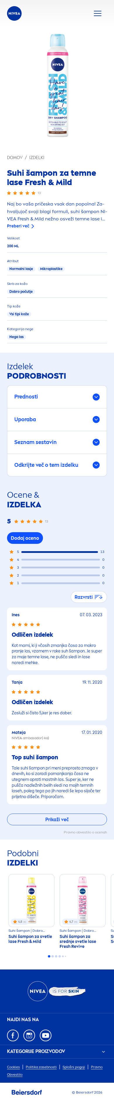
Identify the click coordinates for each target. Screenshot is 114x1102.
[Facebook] (13, 1035)
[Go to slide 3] (56, 956)
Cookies (13, 1067)
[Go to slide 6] (65, 956)
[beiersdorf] (27, 1092)
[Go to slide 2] (52, 956)
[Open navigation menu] (97, 13)
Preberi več (18, 226)
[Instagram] (29, 1035)
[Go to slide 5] (63, 956)
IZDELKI (36, 157)
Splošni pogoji (74, 1067)
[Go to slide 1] (49, 956)
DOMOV (15, 157)
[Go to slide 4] (59, 956)
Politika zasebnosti (41, 1067)
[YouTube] (45, 1035)
